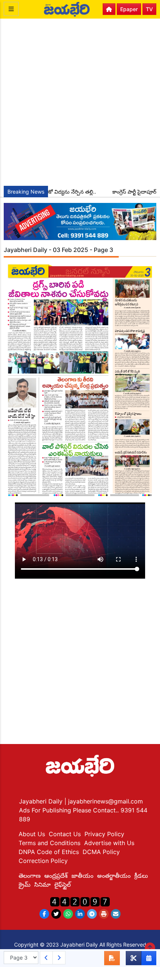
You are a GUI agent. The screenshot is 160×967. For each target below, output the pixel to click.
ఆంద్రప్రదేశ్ (56, 875)
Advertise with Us (109, 843)
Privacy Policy (104, 834)
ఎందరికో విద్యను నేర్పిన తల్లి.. (60, 191)
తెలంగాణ (30, 875)
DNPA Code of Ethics (49, 852)
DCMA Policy (101, 852)
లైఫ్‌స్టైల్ (62, 884)
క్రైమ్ (25, 884)
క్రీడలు (141, 875)
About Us (32, 834)
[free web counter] (80, 901)
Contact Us (65, 834)
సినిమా (42, 884)
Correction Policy (43, 860)
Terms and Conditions (49, 843)
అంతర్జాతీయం (114, 875)
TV (149, 9)
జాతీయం (82, 875)
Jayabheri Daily (41, 801)
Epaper (129, 9)
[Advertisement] (80, 102)
